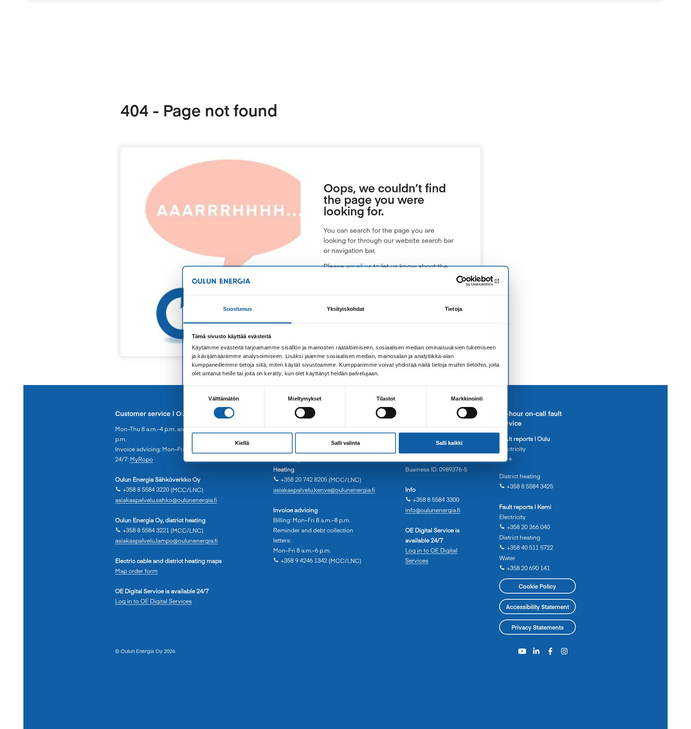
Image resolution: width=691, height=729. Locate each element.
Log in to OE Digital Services (153, 601)
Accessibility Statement (537, 607)
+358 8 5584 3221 (142, 530)
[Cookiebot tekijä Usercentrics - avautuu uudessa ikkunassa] (468, 281)
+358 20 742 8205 (300, 479)
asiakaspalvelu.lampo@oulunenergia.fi (166, 540)
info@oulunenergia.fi (432, 510)
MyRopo (141, 459)
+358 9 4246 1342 (300, 560)
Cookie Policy (537, 586)
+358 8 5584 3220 (142, 489)
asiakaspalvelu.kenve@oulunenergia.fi (324, 489)
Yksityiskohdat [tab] (345, 309)
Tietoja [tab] (453, 309)
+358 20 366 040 (524, 527)
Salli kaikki (449, 443)
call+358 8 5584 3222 (534, 462)
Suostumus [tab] (237, 309)
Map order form (136, 570)
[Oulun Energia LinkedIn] (537, 650)
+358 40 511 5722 (526, 547)
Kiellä (242, 443)
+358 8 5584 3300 (432, 499)
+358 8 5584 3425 (526, 486)
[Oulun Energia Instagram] (564, 650)
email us (358, 265)
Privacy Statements (537, 627)
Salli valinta (345, 443)
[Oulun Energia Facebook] (551, 650)
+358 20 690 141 (524, 568)
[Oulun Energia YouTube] (523, 650)
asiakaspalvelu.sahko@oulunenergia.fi (166, 500)
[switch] (305, 413)
